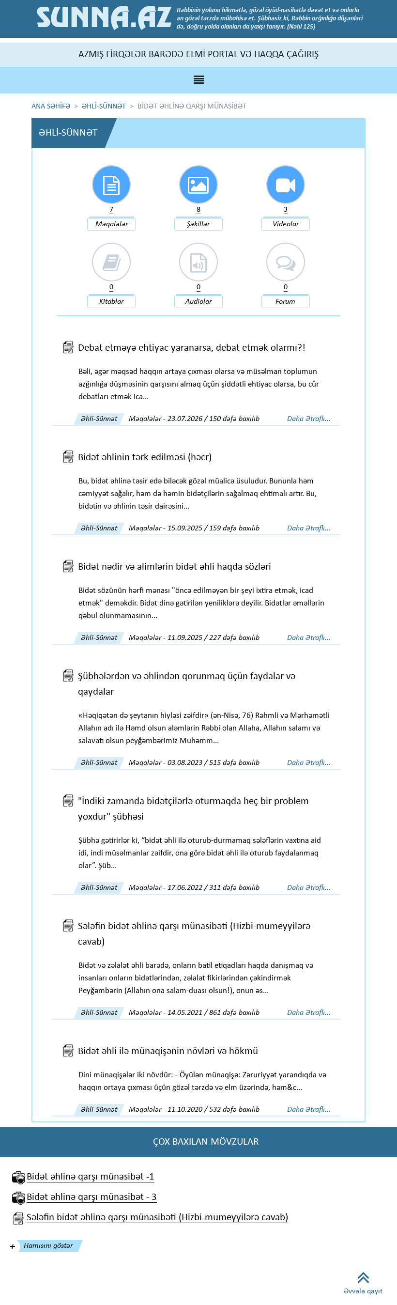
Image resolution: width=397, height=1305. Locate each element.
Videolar (286, 224)
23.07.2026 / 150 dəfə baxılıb (214, 419)
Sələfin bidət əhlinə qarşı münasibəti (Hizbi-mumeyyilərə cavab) (157, 1217)
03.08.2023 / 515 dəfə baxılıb (214, 763)
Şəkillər (198, 224)
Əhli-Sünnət (99, 419)
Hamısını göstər (48, 1246)
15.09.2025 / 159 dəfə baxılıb (214, 528)
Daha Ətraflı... (309, 419)
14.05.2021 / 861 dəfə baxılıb (214, 1013)
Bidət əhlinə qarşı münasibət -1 (90, 1177)
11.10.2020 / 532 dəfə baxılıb (214, 1110)
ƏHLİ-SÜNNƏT (104, 106)
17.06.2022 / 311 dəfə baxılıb (214, 888)
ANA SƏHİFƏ (50, 106)
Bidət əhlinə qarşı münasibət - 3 (92, 1197)
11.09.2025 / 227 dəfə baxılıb (214, 638)
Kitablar (111, 302)
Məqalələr (111, 224)
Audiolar (198, 302)
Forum (285, 302)
